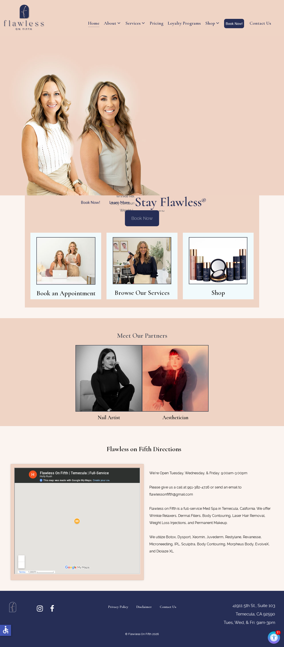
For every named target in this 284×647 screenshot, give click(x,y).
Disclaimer (144, 607)
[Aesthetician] (175, 378)
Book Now (142, 218)
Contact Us (168, 607)
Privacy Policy (118, 607)
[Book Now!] (234, 23)
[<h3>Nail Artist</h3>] (108, 378)
